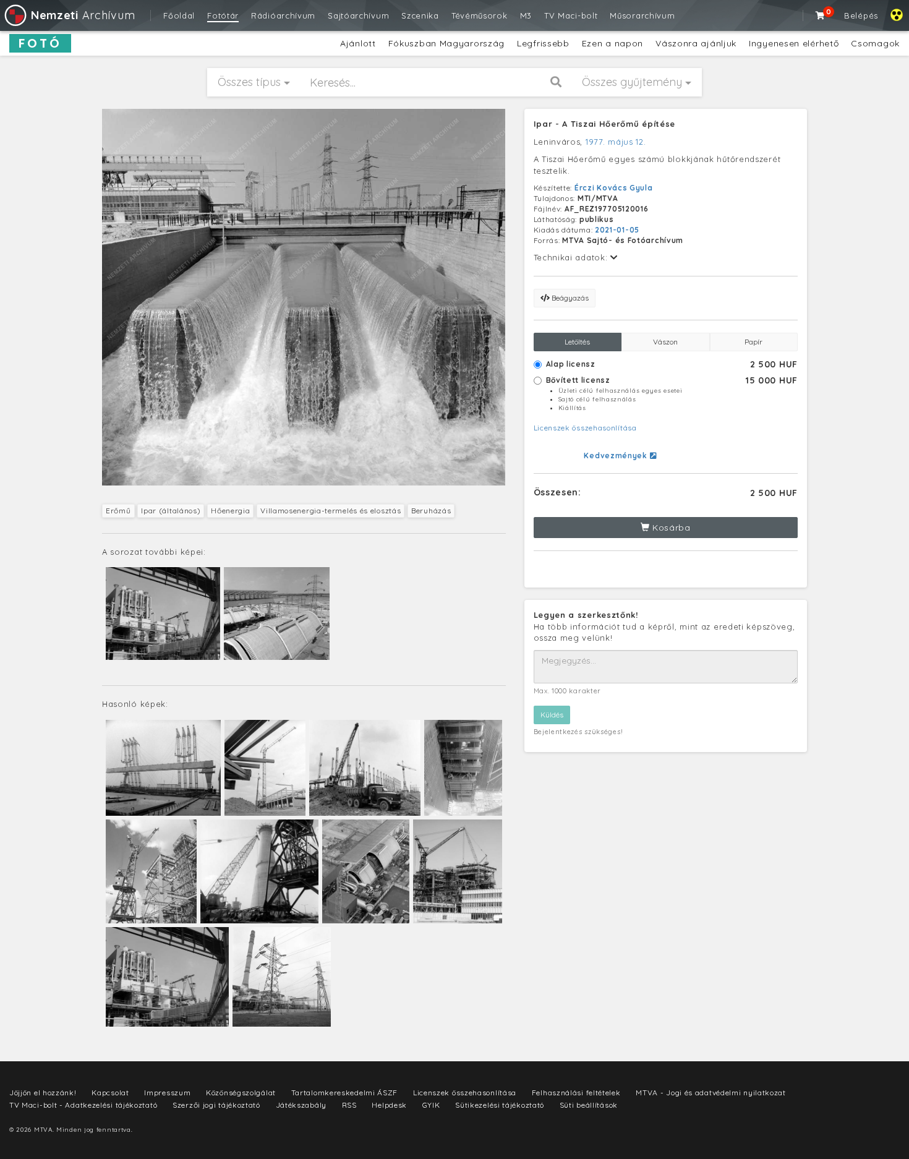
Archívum (83, 15)
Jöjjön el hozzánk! (43, 1092)
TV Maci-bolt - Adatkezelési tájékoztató (83, 1105)
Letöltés (577, 341)
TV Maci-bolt (570, 15)
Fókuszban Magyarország (446, 43)
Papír (753, 341)
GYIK (431, 1105)
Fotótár (223, 15)
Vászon (665, 341)
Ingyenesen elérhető (794, 43)
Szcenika (420, 15)
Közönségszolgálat (241, 1092)
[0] (821, 15)
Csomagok (875, 43)
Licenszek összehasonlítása (585, 427)
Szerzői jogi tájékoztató (216, 1105)
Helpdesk (389, 1105)
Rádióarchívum (283, 15)
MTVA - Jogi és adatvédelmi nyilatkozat (711, 1092)
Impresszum (167, 1092)
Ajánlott (358, 43)
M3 (526, 15)
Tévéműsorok (479, 15)
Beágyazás (569, 297)
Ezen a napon (612, 43)
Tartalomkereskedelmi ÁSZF (344, 1092)
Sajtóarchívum (358, 15)
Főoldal (179, 15)
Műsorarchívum (642, 15)
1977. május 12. (616, 142)
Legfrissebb (543, 43)
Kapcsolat (110, 1092)
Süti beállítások (589, 1105)
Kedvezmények (616, 455)
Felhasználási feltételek (576, 1092)
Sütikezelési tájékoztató (499, 1105)
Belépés (861, 15)
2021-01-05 (617, 229)
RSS (349, 1105)
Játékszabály (301, 1105)
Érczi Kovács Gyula (613, 187)
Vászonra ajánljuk (695, 43)
